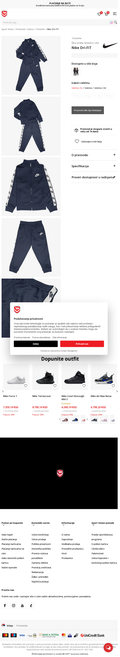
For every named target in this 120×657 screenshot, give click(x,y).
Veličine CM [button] (100, 88)
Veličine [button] (88, 88)
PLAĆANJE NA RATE (60, 3)
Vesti (64, 553)
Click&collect (98, 548)
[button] (60, 22)
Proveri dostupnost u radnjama (93, 177)
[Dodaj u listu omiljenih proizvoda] (25, 385)
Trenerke (40, 29)
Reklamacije (38, 572)
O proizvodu (80, 155)
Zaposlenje (67, 539)
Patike (6, 392)
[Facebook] (5, 605)
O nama (66, 534)
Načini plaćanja (9, 539)
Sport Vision (8, 29)
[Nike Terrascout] (45, 377)
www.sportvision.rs (46, 654)
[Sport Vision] (4, 13)
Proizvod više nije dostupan (87, 110)
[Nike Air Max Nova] (104, 377)
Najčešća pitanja (40, 581)
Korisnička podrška (41, 548)
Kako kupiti (7, 534)
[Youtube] (22, 605)
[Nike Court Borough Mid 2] (75, 377)
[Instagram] (13, 605)
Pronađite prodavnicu (72, 548)
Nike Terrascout (41, 396)
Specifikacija (80, 166)
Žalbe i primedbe (40, 576)
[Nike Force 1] (16, 377)
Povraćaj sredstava (41, 567)
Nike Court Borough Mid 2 (73, 397)
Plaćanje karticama (11, 544)
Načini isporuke (9, 567)
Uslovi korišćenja (40, 534)
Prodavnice (67, 558)
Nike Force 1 (10, 396)
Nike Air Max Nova (101, 396)
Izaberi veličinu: (81, 82)
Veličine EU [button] (77, 88)
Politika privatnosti (41, 544)
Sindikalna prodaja (71, 544)
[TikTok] (31, 605)
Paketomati (98, 553)
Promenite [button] (22, 625)
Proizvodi (20, 29)
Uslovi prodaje (39, 539)
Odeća (30, 29)
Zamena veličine (40, 562)
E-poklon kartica (100, 544)
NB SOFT (66, 654)
